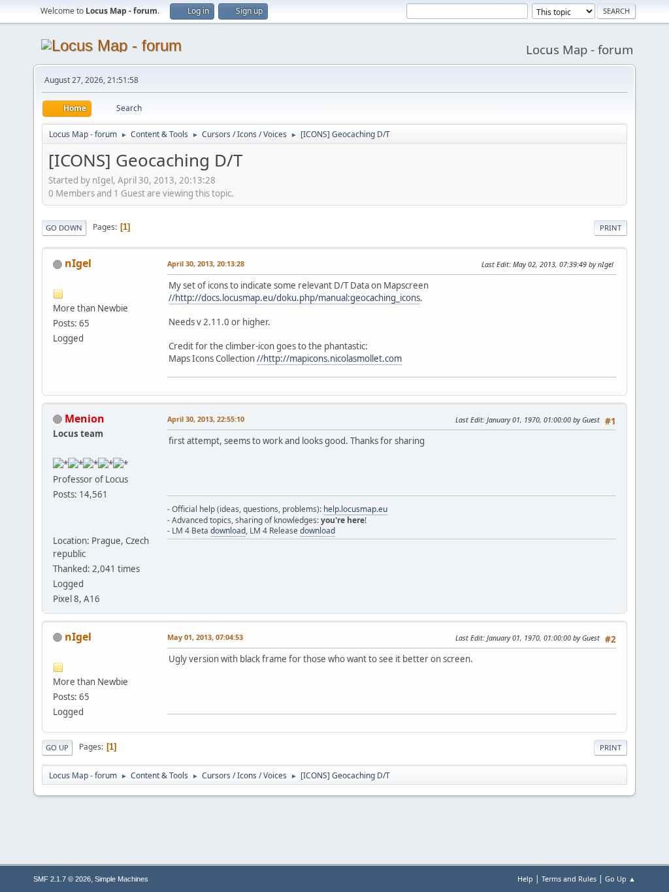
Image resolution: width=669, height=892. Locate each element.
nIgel (78, 263)
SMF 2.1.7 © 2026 (62, 879)
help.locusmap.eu (355, 509)
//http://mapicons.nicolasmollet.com (329, 358)
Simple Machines (121, 879)
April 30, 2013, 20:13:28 (205, 263)
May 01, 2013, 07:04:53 (205, 637)
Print (610, 227)
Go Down (64, 227)
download (228, 530)
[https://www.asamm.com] (58, 524)
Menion (85, 418)
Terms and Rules (569, 879)
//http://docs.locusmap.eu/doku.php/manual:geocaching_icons (294, 298)
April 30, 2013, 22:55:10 (205, 419)
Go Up (57, 747)
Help (525, 879)
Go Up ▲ (620, 879)
